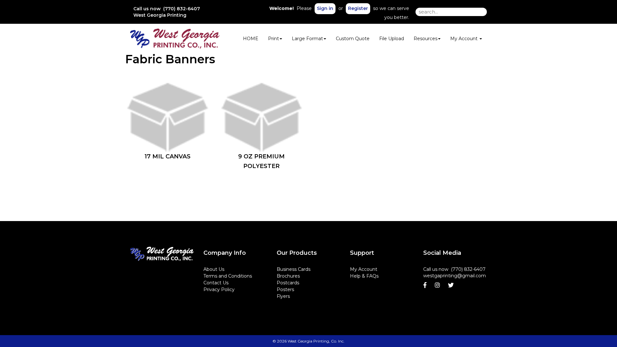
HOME (250, 38)
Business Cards (293, 269)
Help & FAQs (364, 276)
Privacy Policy (219, 289)
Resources (425, 38)
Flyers (283, 296)
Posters (285, 289)
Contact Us (215, 283)
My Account (363, 269)
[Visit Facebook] (425, 285)
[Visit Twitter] (451, 285)
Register (358, 8)
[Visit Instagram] (438, 285)
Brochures (288, 276)
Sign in (325, 8)
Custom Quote (353, 38)
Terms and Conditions (227, 276)
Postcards (288, 283)
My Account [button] (464, 38)
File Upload (391, 38)
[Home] (162, 254)
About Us (213, 269)
